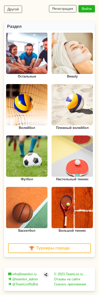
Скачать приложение (70, 284)
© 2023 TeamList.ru (68, 274)
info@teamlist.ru (24, 274)
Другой (13, 9)
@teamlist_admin (24, 279)
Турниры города (53, 248)
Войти (87, 9)
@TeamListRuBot (24, 284)
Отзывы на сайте (67, 279)
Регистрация (62, 9)
